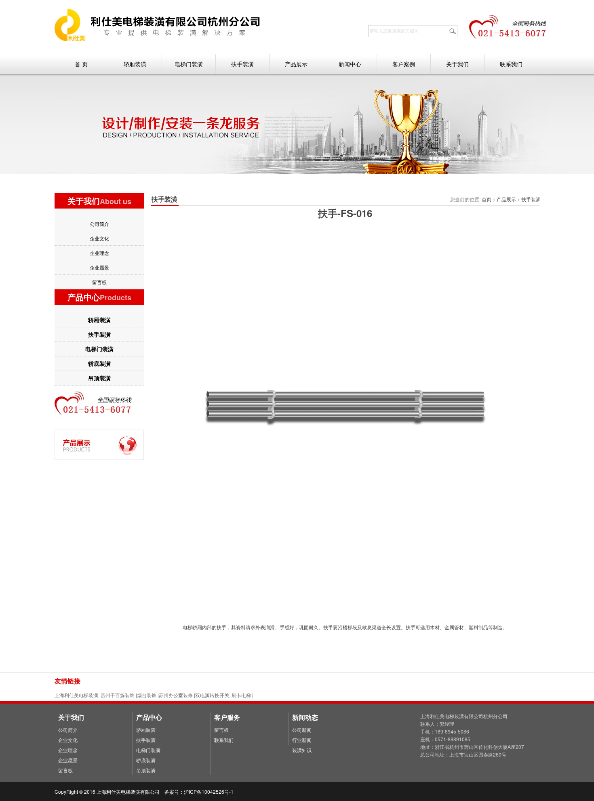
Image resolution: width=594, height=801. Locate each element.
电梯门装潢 (189, 64)
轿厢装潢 (135, 64)
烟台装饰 (146, 694)
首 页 (81, 64)
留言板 (99, 281)
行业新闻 (302, 739)
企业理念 (99, 252)
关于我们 (457, 64)
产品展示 (296, 64)
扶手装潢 (242, 64)
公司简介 (99, 223)
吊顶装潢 (99, 378)
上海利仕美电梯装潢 (76, 694)
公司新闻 (302, 729)
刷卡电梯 (242, 694)
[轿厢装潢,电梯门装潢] (158, 39)
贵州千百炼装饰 (118, 694)
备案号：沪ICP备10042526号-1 (199, 791)
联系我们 (511, 64)
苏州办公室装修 (176, 694)
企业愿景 (99, 267)
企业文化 (99, 238)
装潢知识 (302, 749)
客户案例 (403, 64)
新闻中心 (350, 64)
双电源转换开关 (212, 694)
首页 (486, 199)
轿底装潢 (99, 363)
